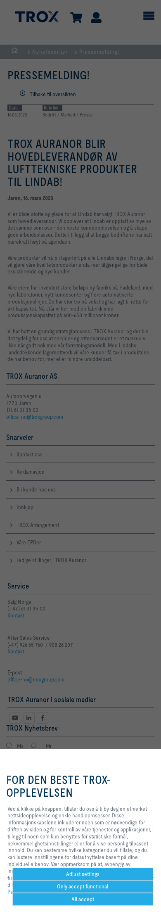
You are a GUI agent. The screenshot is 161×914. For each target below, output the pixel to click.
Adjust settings (82, 874)
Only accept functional (82, 886)
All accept (82, 899)
